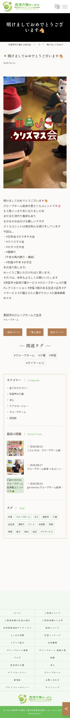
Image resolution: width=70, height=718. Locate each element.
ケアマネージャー (18, 406)
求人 (11, 400)
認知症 (12, 418)
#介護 (41, 355)
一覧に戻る (35, 332)
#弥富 (52, 355)
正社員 (11, 524)
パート (32, 524)
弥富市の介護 (16, 394)
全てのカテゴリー (18, 388)
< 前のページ (13, 332)
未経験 (42, 524)
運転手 (21, 524)
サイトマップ (53, 687)
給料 (26, 531)
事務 (10, 531)
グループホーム (11, 319)
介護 (55, 516)
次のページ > (57, 332)
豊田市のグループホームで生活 (22, 315)
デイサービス (47, 531)
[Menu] (65, 6)
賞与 (18, 531)
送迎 (35, 531)
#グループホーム (24, 355)
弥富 (10, 516)
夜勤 (51, 524)
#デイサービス (35, 363)
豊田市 (46, 516)
